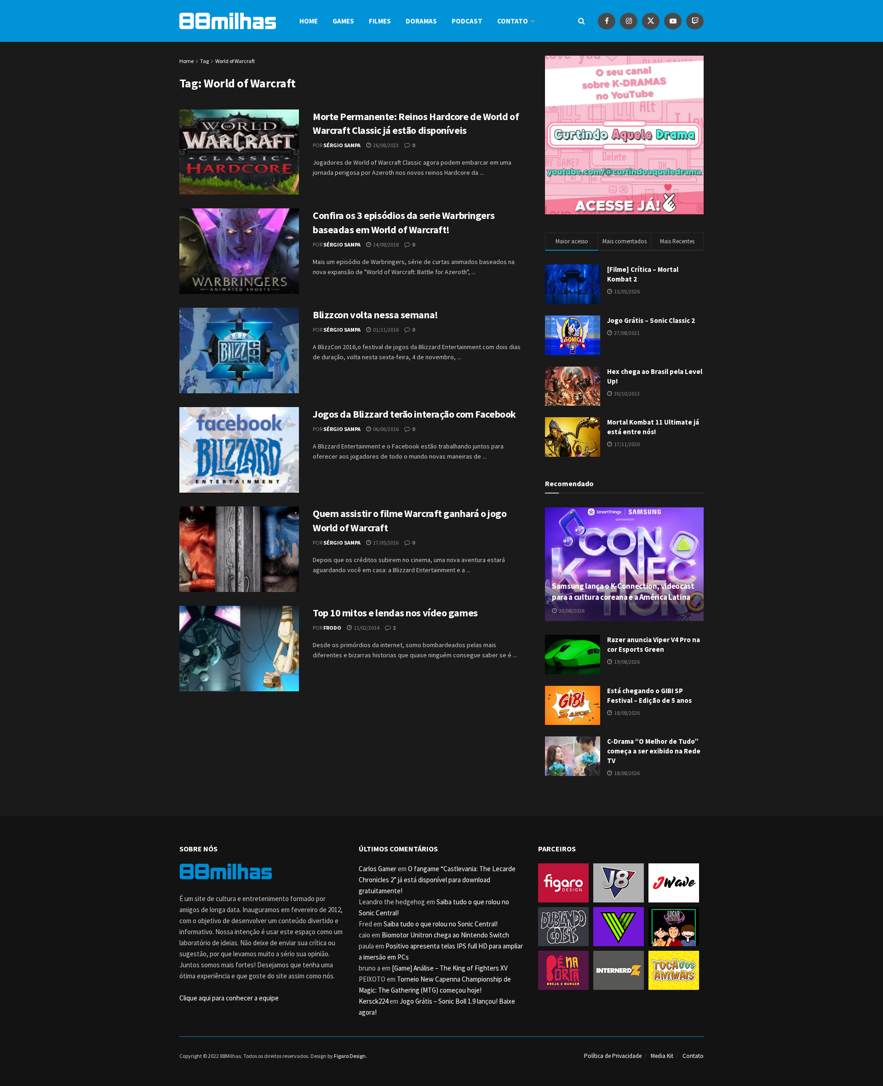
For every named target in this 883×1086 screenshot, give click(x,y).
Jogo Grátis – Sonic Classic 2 (651, 320)
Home (308, 21)
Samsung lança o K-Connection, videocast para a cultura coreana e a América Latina (623, 591)
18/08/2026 (626, 712)
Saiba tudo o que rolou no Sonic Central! (441, 923)
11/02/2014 (366, 627)
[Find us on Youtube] (673, 21)
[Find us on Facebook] (606, 21)
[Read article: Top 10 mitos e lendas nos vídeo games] (239, 648)
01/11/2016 (385, 329)
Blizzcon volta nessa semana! (375, 314)
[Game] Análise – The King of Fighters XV (450, 968)
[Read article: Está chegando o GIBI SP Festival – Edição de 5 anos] (572, 705)
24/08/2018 (385, 244)
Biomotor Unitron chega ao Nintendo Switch (445, 935)
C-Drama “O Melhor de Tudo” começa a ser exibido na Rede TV (653, 751)
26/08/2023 (385, 145)
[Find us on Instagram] (628, 21)
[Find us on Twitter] (650, 21)
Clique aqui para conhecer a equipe (229, 998)
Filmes (380, 21)
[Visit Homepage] (227, 20)
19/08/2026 (626, 661)
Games (343, 21)
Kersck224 (373, 1001)
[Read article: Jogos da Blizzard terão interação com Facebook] (239, 450)
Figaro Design (350, 1055)
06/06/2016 (385, 428)
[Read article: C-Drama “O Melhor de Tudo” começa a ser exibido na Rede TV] (572, 756)
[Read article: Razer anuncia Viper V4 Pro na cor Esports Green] (572, 654)
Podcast (467, 21)
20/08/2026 (571, 610)
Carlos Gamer (377, 868)
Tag (204, 60)
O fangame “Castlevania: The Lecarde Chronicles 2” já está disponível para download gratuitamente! (437, 879)
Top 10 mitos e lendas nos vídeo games (395, 612)
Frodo (332, 627)
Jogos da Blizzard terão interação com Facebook (414, 414)
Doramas (421, 21)
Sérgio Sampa (342, 145)
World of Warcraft (235, 60)
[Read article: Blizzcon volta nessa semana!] (239, 350)
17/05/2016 (385, 542)
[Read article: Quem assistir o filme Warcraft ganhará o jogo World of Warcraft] (239, 549)
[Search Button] (581, 21)
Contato (512, 21)
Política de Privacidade (613, 1056)
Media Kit (662, 1056)
